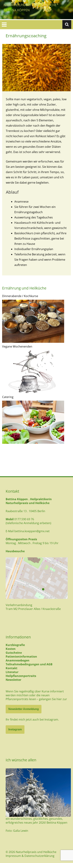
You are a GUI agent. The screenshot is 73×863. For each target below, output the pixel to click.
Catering (7, 397)
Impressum (13, 856)
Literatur (12, 672)
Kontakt (11, 668)
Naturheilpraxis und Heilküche (30, 5)
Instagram (15, 729)
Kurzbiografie (15, 645)
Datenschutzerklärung (39, 856)
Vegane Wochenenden (17, 346)
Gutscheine (14, 653)
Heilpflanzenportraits (21, 676)
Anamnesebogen (17, 660)
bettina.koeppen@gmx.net (32, 531)
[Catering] (33, 422)
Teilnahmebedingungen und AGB (29, 664)
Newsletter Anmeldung (23, 709)
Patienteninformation (21, 656)
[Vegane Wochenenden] (33, 371)
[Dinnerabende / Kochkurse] (33, 321)
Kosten (11, 649)
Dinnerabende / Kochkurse (20, 296)
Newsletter (13, 680)
